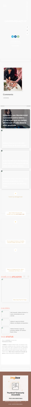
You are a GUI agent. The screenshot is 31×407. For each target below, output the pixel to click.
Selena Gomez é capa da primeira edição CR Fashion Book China (18, 330)
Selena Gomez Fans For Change (20, 299)
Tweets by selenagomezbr (15, 197)
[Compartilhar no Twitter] (12, 36)
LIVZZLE (23, 401)
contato (8, 340)
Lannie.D (15, 402)
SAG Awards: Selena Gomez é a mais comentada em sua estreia (19, 314)
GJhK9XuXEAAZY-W (15, 21)
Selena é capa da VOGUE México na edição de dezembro (19, 322)
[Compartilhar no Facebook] (15, 36)
